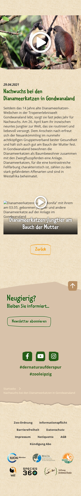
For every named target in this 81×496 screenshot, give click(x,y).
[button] (73, 477)
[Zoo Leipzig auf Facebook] (27, 356)
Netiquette (46, 437)
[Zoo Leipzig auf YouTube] (40, 356)
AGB (63, 437)
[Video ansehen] (40, 42)
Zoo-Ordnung (23, 422)
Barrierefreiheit (28, 430)
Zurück (40, 249)
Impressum (23, 437)
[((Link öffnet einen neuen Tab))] (16, 458)
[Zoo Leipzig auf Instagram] (54, 356)
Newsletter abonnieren (29, 321)
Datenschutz (55, 430)
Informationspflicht (53, 422)
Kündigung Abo (40, 444)
